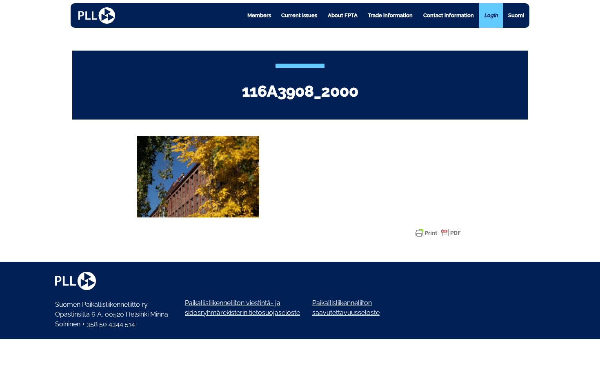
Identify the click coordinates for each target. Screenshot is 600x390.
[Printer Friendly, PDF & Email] (438, 233)
